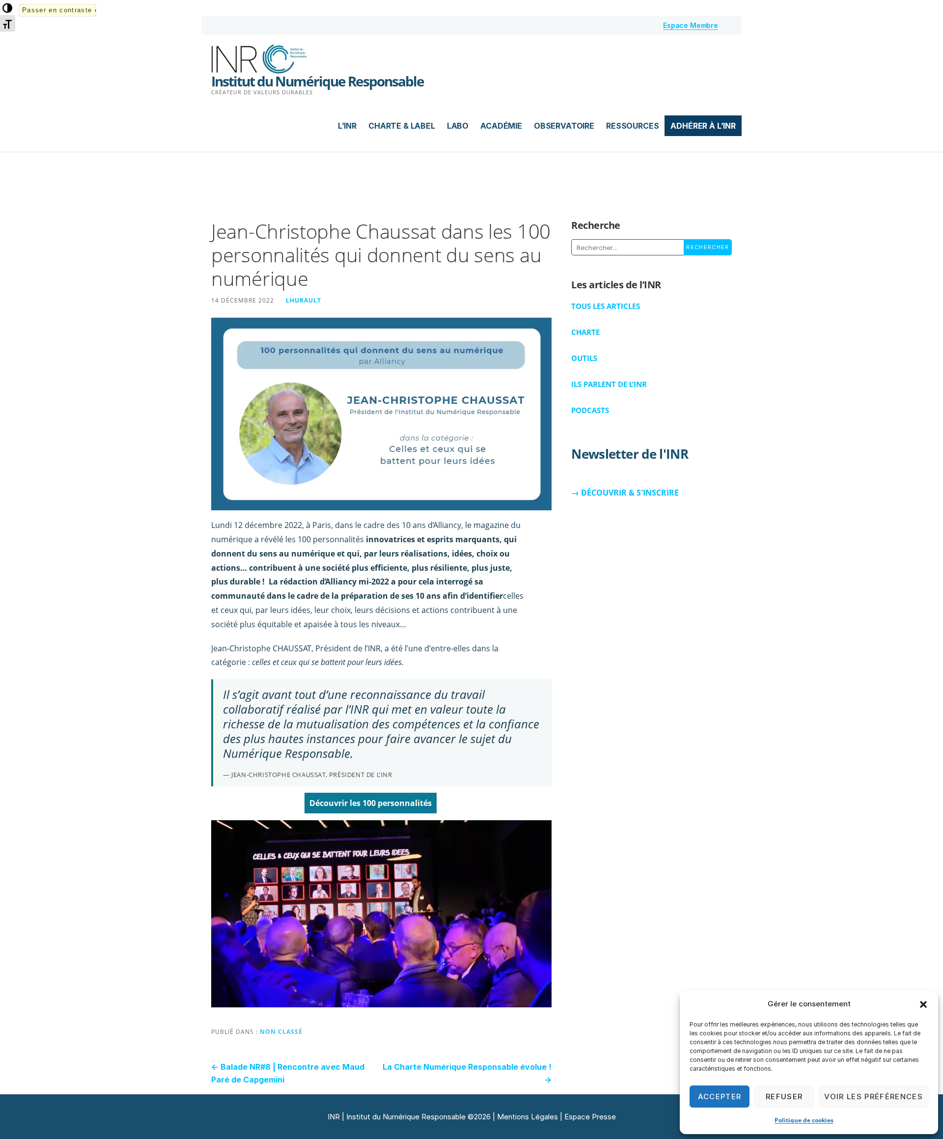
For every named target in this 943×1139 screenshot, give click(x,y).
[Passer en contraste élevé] (7, 8)
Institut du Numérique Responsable (317, 81)
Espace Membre (690, 25)
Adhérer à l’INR (703, 126)
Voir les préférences (873, 1096)
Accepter (720, 1096)
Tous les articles (605, 306)
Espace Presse (590, 1116)
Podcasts (590, 410)
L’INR (347, 126)
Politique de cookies (804, 1120)
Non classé (281, 1031)
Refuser (784, 1096)
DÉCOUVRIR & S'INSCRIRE (630, 492)
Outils (584, 358)
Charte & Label (401, 126)
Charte (585, 332)
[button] (923, 1004)
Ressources (632, 126)
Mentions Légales (527, 1116)
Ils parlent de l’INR (609, 384)
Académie (501, 126)
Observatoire (564, 126)
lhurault (303, 300)
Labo (458, 126)
